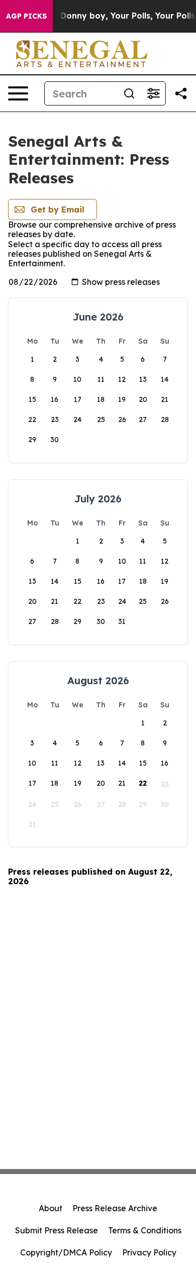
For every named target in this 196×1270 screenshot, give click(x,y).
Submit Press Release (56, 1230)
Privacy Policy (149, 1252)
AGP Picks (26, 16)
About (50, 1208)
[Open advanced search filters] (153, 93)
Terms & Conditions (144, 1230)
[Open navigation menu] (18, 93)
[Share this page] (181, 93)
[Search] (129, 93)
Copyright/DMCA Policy (66, 1252)
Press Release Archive (114, 1208)
